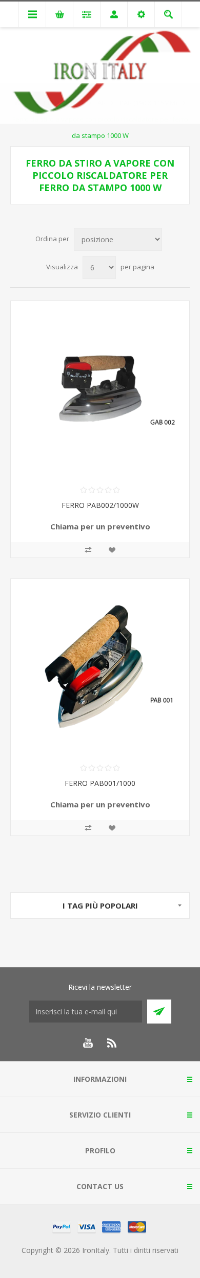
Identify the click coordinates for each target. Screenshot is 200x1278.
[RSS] (112, 1043)
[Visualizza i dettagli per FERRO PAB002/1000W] (100, 390)
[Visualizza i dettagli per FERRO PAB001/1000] (100, 668)
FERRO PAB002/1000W (100, 505)
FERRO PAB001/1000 (100, 783)
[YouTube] (87, 1043)
